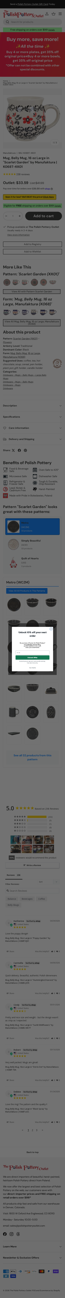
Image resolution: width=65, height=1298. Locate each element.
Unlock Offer (32, 657)
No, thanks (32, 668)
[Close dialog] (51, 628)
